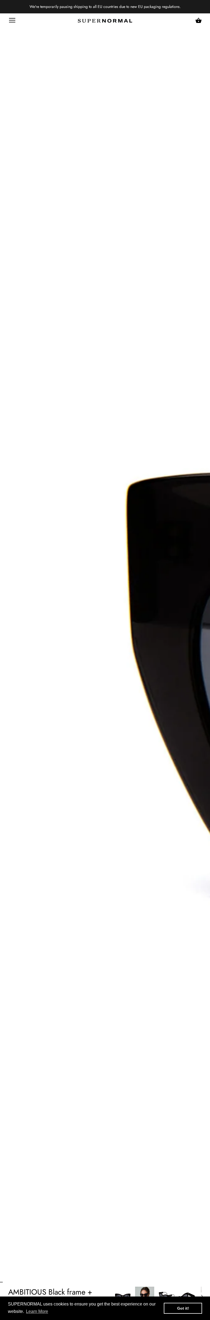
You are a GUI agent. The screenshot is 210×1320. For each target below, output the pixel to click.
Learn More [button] (37, 1311)
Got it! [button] (183, 1308)
